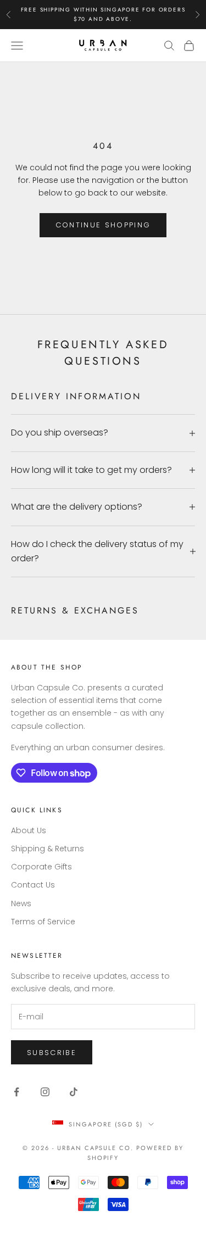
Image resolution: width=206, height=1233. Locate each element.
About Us (28, 830)
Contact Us (33, 884)
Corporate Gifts (41, 866)
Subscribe (51, 1052)
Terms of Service (43, 921)
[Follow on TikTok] (73, 1091)
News (21, 903)
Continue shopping (103, 225)
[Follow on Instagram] (45, 1091)
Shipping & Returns (47, 848)
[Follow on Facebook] (16, 1091)
